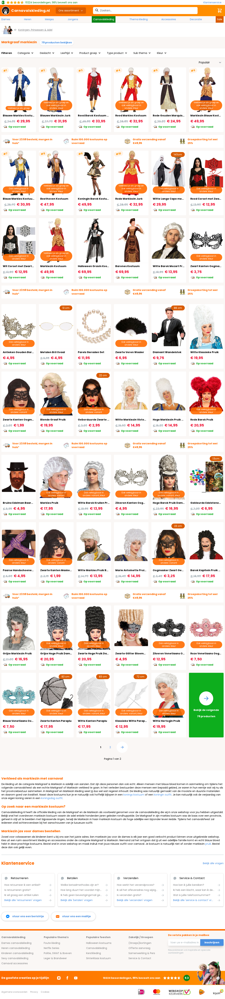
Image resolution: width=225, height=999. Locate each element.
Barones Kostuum (127, 266)
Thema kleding (138, 19)
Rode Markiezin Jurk (129, 199)
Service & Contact (139, 958)
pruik (208, 844)
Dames (5, 19)
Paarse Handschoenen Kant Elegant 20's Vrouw (34, 570)
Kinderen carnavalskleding (17, 953)
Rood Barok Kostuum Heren (96, 115)
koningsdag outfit (52, 798)
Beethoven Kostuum (54, 199)
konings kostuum (133, 794)
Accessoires (168, 19)
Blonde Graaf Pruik (53, 419)
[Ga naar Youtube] (76, 978)
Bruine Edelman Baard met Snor (24, 503)
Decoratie (196, 19)
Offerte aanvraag (139, 948)
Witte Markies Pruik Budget (96, 570)
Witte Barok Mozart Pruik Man (173, 266)
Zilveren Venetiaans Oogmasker (175, 653)
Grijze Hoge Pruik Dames (56, 653)
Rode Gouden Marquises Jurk (172, 115)
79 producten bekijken (56, 42)
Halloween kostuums (98, 943)
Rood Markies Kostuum (130, 115)
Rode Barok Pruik (201, 419)
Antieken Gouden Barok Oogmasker (27, 352)
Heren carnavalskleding (15, 948)
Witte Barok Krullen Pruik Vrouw (99, 503)
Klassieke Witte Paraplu (131, 721)
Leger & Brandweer (55, 958)
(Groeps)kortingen (139, 943)
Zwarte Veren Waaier (129, 352)
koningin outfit (163, 794)
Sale (219, 19)
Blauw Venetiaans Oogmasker (23, 721)
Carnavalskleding (103, 19)
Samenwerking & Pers (141, 953)
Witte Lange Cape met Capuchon (175, 199)
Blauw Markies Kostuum (19, 199)
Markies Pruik (49, 503)
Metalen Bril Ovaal (52, 352)
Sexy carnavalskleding (14, 958)
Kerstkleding (93, 953)
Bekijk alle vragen (213, 863)
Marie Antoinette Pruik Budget (135, 570)
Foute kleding (52, 943)
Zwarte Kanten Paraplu (56, 721)
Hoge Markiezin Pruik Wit (169, 419)
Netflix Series (51, 948)
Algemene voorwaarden (14, 991)
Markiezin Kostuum (53, 266)
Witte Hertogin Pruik (166, 721)
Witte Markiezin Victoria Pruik (135, 419)
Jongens (73, 19)
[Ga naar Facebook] (67, 978)
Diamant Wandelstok (167, 352)
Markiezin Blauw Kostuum (207, 115)
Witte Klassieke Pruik (204, 352)
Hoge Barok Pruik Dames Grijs (172, 503)
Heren (27, 19)
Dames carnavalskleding (16, 943)
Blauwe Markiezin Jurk (55, 115)
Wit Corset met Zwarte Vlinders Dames (29, 266)
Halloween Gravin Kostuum (96, 266)
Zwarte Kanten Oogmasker (21, 419)
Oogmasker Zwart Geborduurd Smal (177, 570)
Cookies (45, 991)
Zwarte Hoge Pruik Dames (95, 653)
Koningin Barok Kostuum (94, 199)
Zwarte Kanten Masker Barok (60, 570)
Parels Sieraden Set (91, 352)
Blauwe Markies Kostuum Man (23, 115)
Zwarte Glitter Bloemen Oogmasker (139, 653)
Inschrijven (211, 942)
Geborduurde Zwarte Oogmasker (100, 419)
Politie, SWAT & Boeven (58, 953)
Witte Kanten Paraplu (92, 721)
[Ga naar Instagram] (59, 978)
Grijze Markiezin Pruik (17, 653)
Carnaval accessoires (14, 963)
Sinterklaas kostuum (98, 958)
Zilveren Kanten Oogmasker (134, 503)
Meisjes (49, 19)
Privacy (34, 991)
